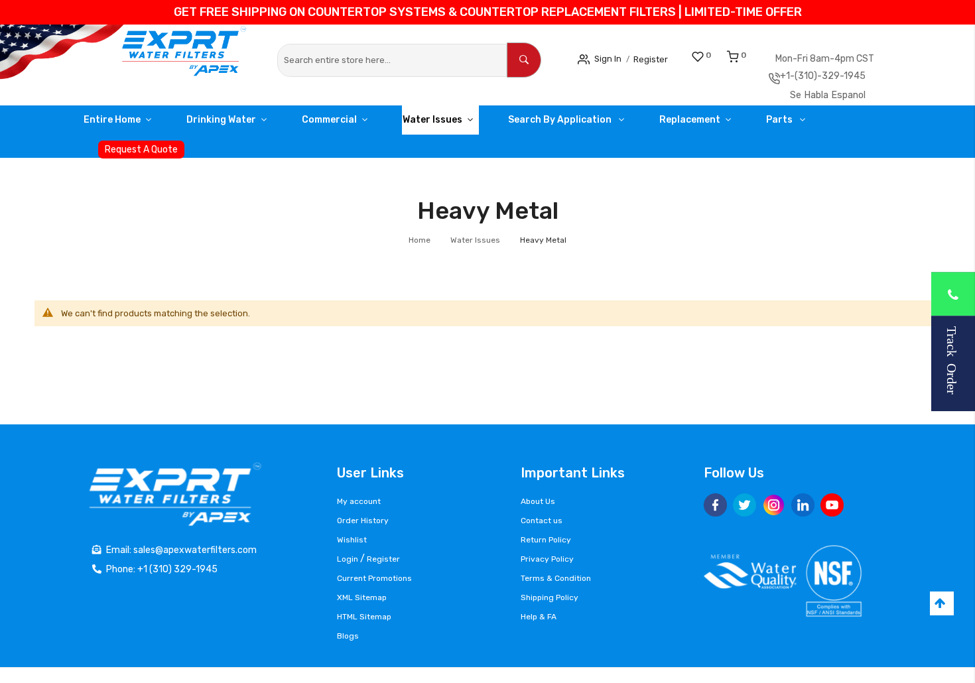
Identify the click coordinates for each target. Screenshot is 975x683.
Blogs (348, 636)
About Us (538, 501)
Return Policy (546, 539)
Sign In (611, 58)
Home (420, 244)
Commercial (352, 124)
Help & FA (538, 616)
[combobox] (392, 60)
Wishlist (352, 539)
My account (359, 501)
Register (661, 58)
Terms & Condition (556, 578)
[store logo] (137, 59)
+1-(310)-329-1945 (848, 78)
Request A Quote (141, 154)
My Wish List (723, 55)
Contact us (541, 520)
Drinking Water (235, 124)
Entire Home (116, 124)
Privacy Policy (547, 559)
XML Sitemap (362, 597)
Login (347, 559)
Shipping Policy (549, 597)
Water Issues (465, 124)
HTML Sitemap (364, 616)
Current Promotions (374, 578)
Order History (363, 520)
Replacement (740, 124)
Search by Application (602, 124)
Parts (840, 124)
